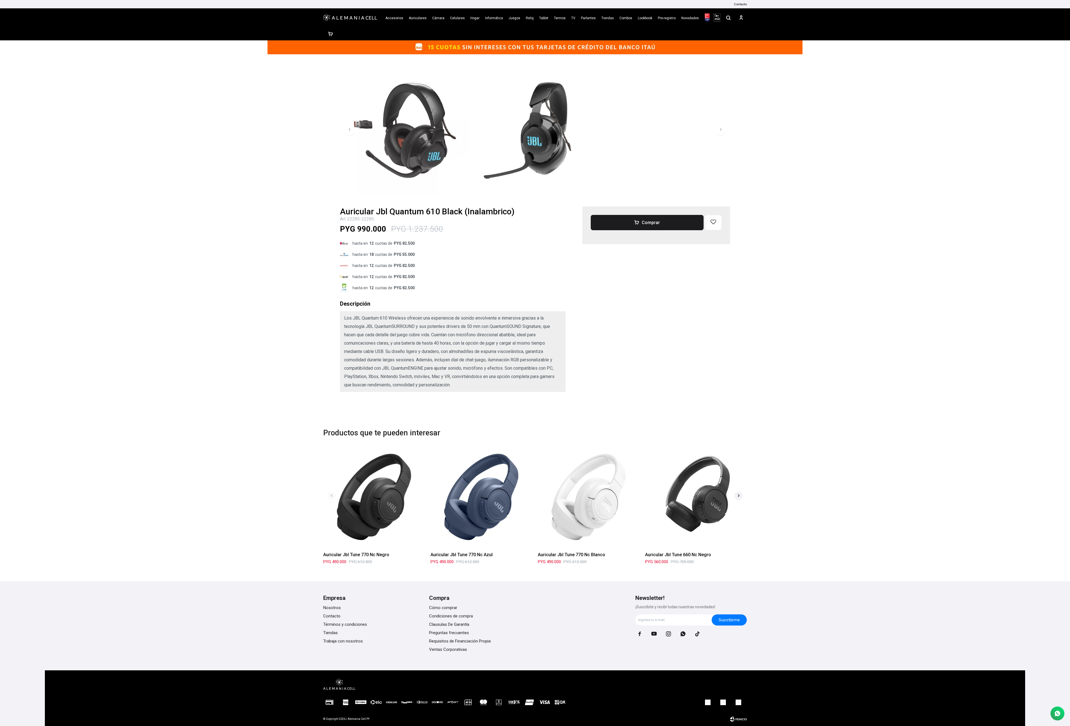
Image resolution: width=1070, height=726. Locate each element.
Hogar (475, 18)
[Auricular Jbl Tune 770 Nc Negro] (374, 497)
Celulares (457, 18)
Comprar (651, 222)
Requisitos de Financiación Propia (460, 641)
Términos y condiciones (345, 624)
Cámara (438, 18)
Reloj (530, 18)
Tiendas (607, 18)
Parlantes (588, 18)
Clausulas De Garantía (449, 624)
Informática (494, 18)
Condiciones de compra (451, 616)
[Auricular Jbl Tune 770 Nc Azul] (481, 497)
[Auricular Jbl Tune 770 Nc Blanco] (588, 497)
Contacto (740, 4)
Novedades (690, 18)
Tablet (543, 18)
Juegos (514, 18)
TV (573, 18)
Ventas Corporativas (448, 649)
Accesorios (394, 18)
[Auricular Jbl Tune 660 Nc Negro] (696, 497)
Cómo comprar (443, 607)
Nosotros (332, 607)
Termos (560, 18)
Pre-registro (667, 18)
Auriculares (418, 18)
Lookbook (645, 18)
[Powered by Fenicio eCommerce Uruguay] (738, 719)
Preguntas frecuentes (449, 632)
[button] (728, 17)
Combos (625, 18)
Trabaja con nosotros (343, 641)
